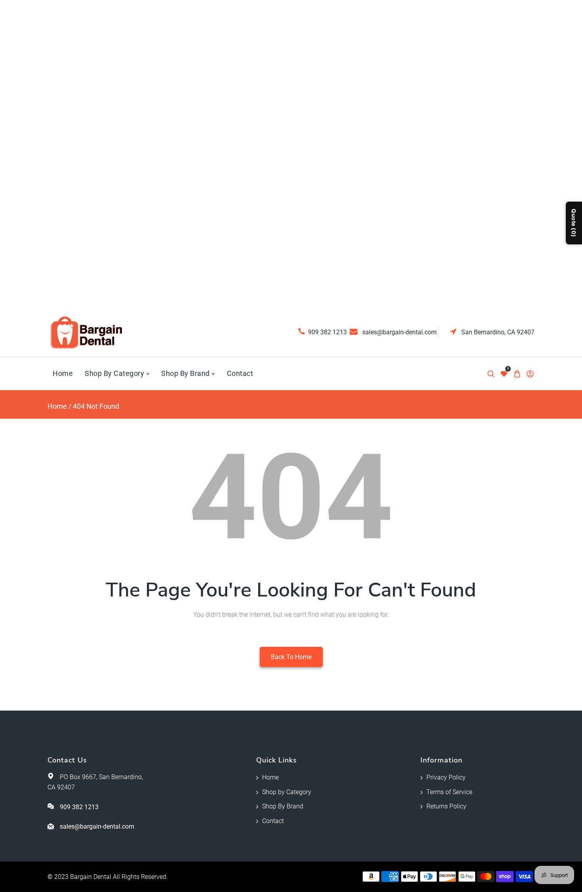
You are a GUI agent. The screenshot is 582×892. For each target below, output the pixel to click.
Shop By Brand (282, 806)
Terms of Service (449, 792)
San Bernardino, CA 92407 (497, 332)
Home (57, 406)
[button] (490, 373)
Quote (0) (574, 223)
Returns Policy (446, 806)
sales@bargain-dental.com (399, 332)
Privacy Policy (446, 777)
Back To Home (291, 657)
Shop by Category (286, 792)
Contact (273, 821)
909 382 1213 (327, 332)
